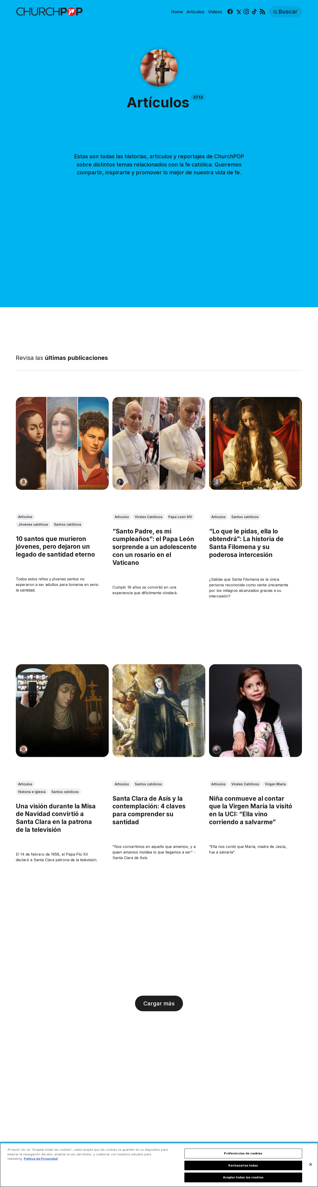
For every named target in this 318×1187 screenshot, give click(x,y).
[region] (159, 1165)
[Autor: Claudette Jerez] (120, 482)
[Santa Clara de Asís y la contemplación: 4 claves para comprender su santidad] (158, 710)
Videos (215, 11)
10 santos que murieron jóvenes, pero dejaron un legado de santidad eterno (55, 546)
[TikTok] (254, 12)
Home (177, 11)
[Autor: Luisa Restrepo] (23, 482)
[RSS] (262, 12)
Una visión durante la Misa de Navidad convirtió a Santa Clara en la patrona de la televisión (56, 817)
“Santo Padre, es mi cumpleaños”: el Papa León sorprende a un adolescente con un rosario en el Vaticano (154, 547)
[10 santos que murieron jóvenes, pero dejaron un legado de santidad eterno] (62, 443)
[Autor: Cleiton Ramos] (216, 749)
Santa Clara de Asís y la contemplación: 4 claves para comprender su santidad (149, 810)
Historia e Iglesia (32, 792)
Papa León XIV (180, 517)
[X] (238, 12)
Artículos (195, 11)
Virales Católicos (148, 517)
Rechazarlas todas (243, 1165)
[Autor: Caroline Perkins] (216, 482)
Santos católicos (67, 524)
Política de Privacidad (41, 1158)
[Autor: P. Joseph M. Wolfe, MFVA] (23, 749)
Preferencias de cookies (243, 1153)
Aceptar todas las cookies (243, 1177)
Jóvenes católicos (33, 524)
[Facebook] (230, 12)
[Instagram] (246, 12)
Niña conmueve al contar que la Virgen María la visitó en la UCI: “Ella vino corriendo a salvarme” (250, 810)
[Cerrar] (310, 1164)
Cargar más (159, 1003)
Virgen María (275, 784)
